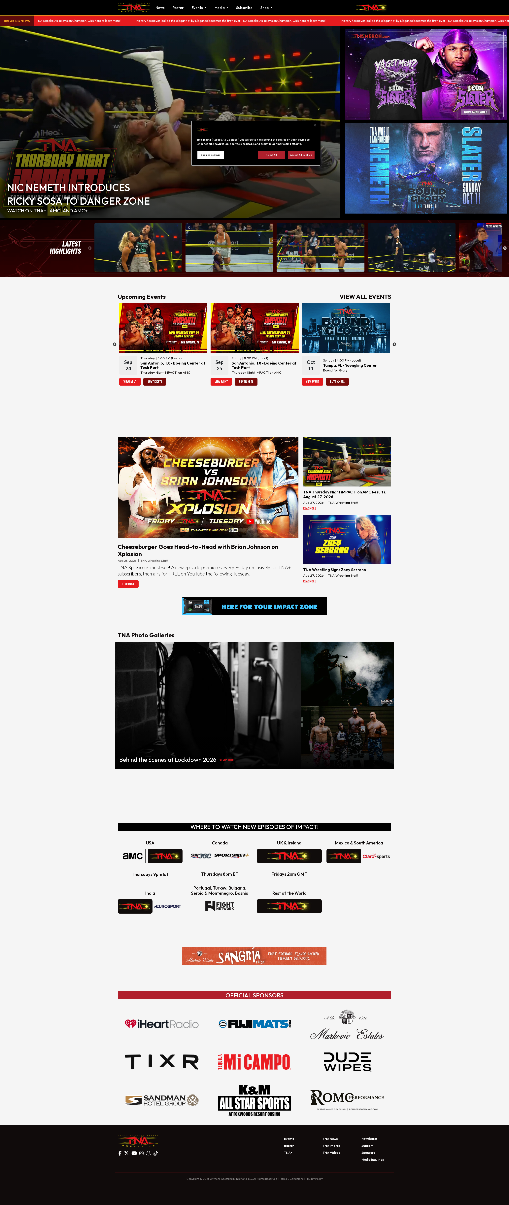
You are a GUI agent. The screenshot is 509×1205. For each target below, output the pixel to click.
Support (367, 1146)
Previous (90, 248)
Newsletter (369, 1139)
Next (505, 248)
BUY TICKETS (155, 382)
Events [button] (198, 7)
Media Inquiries (372, 1159)
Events (289, 1139)
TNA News (330, 1139)
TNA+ (288, 1153)
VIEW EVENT (130, 382)
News (160, 7)
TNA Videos (331, 1153)
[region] (256, 143)
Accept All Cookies (301, 155)
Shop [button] (265, 7)
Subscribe (244, 7)
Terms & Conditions (291, 1179)
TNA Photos (331, 1146)
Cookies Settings (211, 155)
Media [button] (220, 7)
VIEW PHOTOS (227, 760)
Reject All (271, 155)
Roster (178, 7)
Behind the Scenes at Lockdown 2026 (167, 759)
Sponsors (368, 1153)
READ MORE (128, 584)
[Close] (315, 125)
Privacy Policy (314, 1179)
